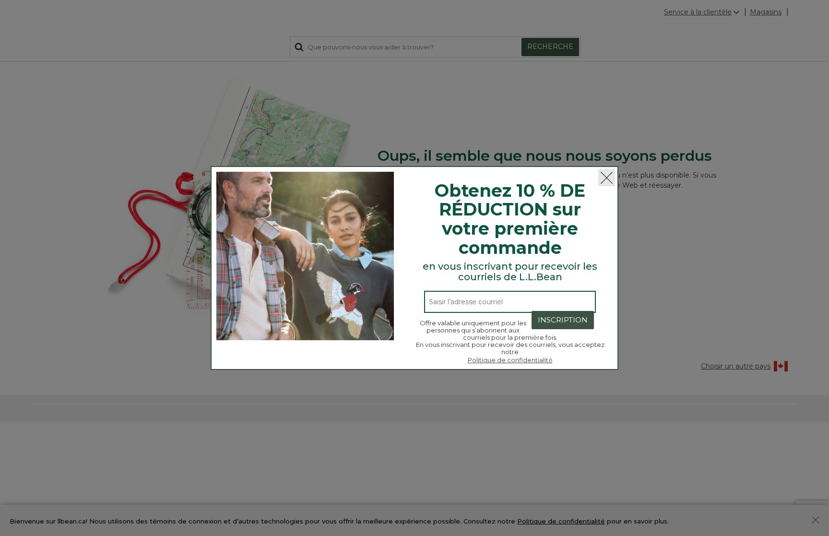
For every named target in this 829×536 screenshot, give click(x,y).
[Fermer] (606, 177)
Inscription (563, 319)
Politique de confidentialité (510, 360)
